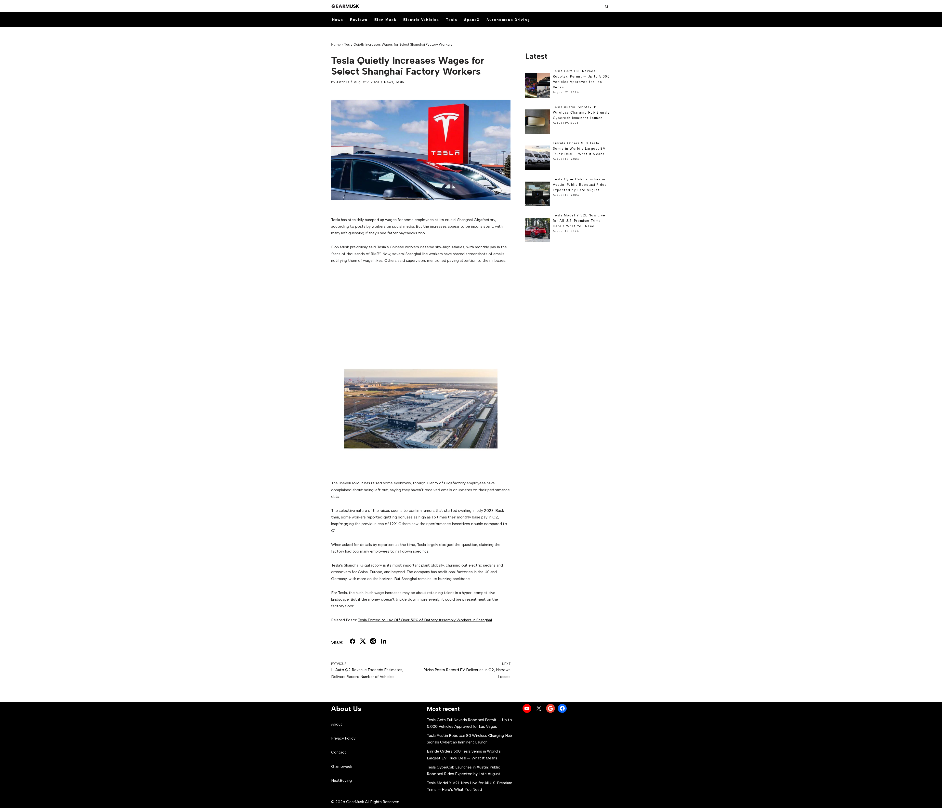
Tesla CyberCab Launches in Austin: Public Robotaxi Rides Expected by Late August (580, 184)
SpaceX (472, 20)
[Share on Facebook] (352, 642)
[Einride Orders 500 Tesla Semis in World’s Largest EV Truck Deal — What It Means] (537, 159)
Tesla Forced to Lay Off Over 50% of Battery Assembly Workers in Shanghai (425, 620)
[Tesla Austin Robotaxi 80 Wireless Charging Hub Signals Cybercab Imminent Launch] (537, 122)
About (336, 724)
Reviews (358, 20)
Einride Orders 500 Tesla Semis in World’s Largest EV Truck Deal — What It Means (579, 148)
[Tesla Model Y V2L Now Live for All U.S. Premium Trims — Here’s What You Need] (537, 231)
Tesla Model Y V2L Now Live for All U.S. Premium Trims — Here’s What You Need (579, 220)
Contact (338, 752)
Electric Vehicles (421, 20)
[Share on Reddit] (373, 642)
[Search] (606, 6)
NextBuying (341, 780)
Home (336, 44)
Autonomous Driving (508, 20)
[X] (538, 708)
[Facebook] (562, 708)
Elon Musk (385, 20)
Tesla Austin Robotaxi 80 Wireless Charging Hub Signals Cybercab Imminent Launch (581, 112)
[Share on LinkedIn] (383, 642)
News (337, 20)
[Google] (550, 708)
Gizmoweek (341, 766)
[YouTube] (527, 708)
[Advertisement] (420, 305)
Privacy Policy (343, 738)
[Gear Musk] (346, 6)
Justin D (342, 82)
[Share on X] (363, 642)
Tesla (451, 20)
